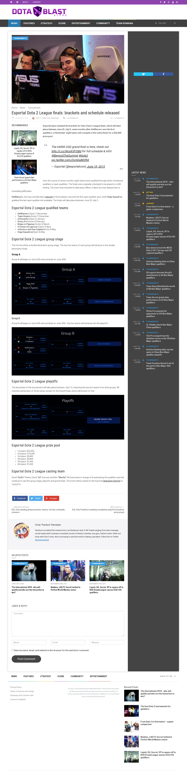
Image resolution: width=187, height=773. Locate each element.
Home (14, 108)
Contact (37, 2)
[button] (175, 23)
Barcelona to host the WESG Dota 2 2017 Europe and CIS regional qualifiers (159, 250)
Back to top (166, 676)
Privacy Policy (15, 687)
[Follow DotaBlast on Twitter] (143, 74)
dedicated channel (111, 481)
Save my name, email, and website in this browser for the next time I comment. (51, 650)
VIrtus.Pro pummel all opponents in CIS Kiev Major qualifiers (159, 314)
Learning (150, 203)
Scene (62, 23)
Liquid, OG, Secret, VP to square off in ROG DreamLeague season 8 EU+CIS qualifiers (106, 590)
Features (29, 23)
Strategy (46, 23)
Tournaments (20, 38)
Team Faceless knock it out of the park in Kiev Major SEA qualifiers (160, 366)
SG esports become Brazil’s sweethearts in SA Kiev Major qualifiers (159, 275)
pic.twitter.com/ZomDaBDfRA (70, 160)
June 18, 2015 (96, 166)
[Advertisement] (126, 11)
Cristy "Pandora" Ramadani (47, 118)
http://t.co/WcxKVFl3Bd (66, 151)
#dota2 (83, 155)
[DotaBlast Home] (11, 2)
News (14, 23)
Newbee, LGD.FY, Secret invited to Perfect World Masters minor (157, 220)
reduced (49, 197)
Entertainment (81, 23)
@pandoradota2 (42, 540)
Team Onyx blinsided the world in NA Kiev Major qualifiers (160, 287)
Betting (149, 192)
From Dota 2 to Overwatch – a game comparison (160, 208)
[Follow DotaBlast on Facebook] (163, 74)
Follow (162, 23)
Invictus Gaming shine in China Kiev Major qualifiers (160, 262)
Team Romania (124, 23)
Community (103, 23)
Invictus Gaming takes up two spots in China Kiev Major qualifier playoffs (159, 352)
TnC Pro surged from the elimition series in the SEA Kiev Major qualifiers (160, 338)
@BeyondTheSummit (65, 155)
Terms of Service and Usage (22, 691)
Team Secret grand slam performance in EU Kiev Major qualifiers (160, 300)
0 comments (119, 118)
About (25, 2)
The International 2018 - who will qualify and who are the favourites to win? (28, 590)
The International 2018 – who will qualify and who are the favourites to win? (159, 184)
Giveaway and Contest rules (21, 695)
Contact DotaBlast (18, 699)
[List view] (17, 2)
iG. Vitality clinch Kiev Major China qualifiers (159, 326)
